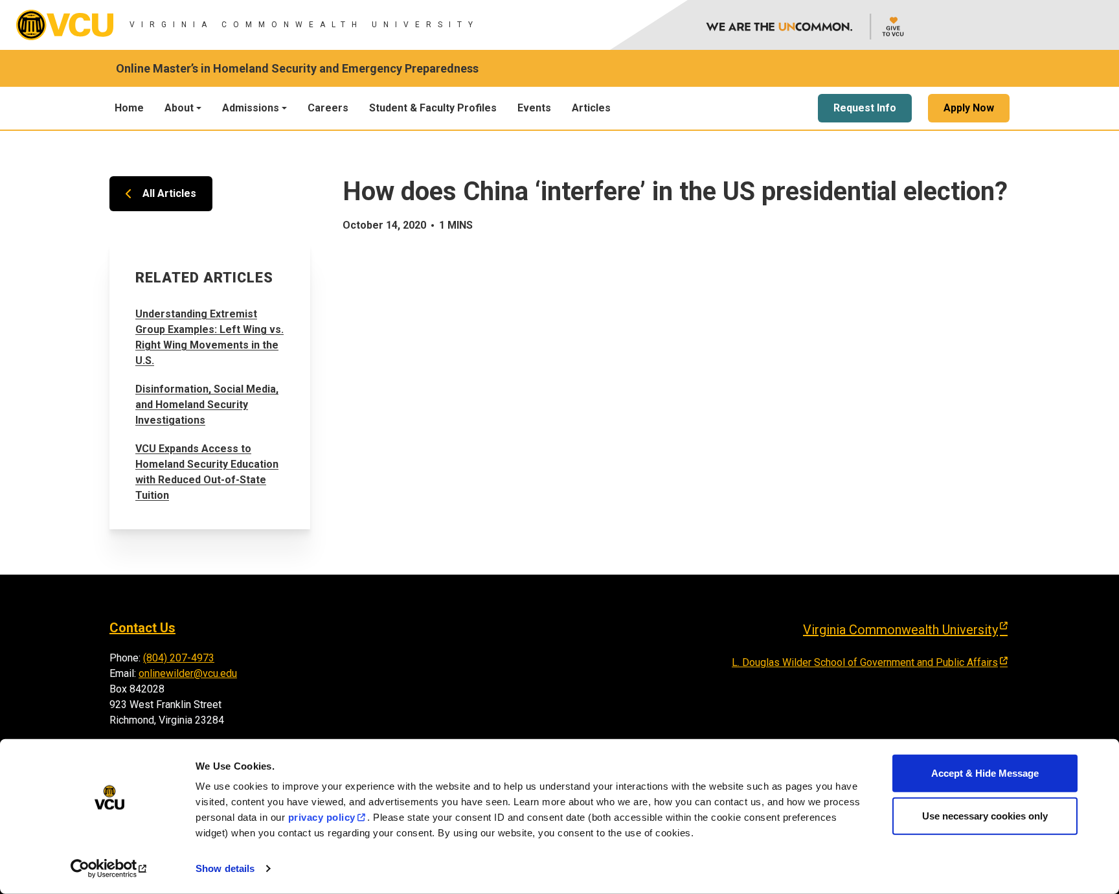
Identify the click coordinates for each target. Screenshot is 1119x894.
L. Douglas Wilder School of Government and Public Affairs (865, 662)
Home (129, 108)
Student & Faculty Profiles (433, 108)
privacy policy (322, 817)
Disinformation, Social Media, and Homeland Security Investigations (206, 404)
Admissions (250, 108)
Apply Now (969, 108)
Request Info (864, 108)
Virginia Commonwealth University (900, 629)
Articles (591, 108)
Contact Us (142, 628)
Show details (225, 868)
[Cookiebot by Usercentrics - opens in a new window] (109, 868)
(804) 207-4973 (178, 658)
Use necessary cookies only (985, 815)
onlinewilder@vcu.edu (188, 673)
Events (534, 108)
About (179, 108)
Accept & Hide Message (985, 773)
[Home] (64, 25)
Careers (328, 108)
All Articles (169, 193)
